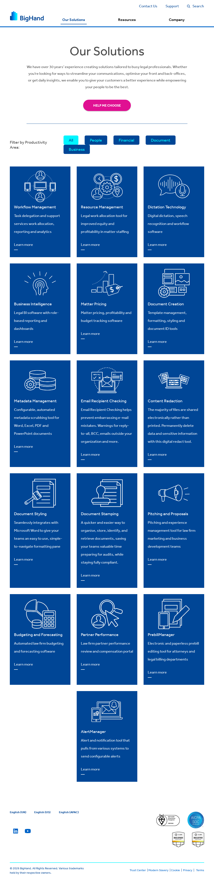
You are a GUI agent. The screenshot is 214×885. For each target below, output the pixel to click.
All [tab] (71, 140)
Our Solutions (73, 19)
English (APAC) (69, 812)
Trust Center (138, 870)
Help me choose (107, 105)
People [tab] (96, 140)
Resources (127, 19)
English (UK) (18, 812)
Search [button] (198, 6)
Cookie (175, 870)
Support (172, 6)
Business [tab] (77, 149)
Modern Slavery (158, 870)
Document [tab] (160, 140)
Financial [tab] (126, 140)
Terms (200, 870)
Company (177, 19)
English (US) (42, 812)
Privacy (187, 870)
